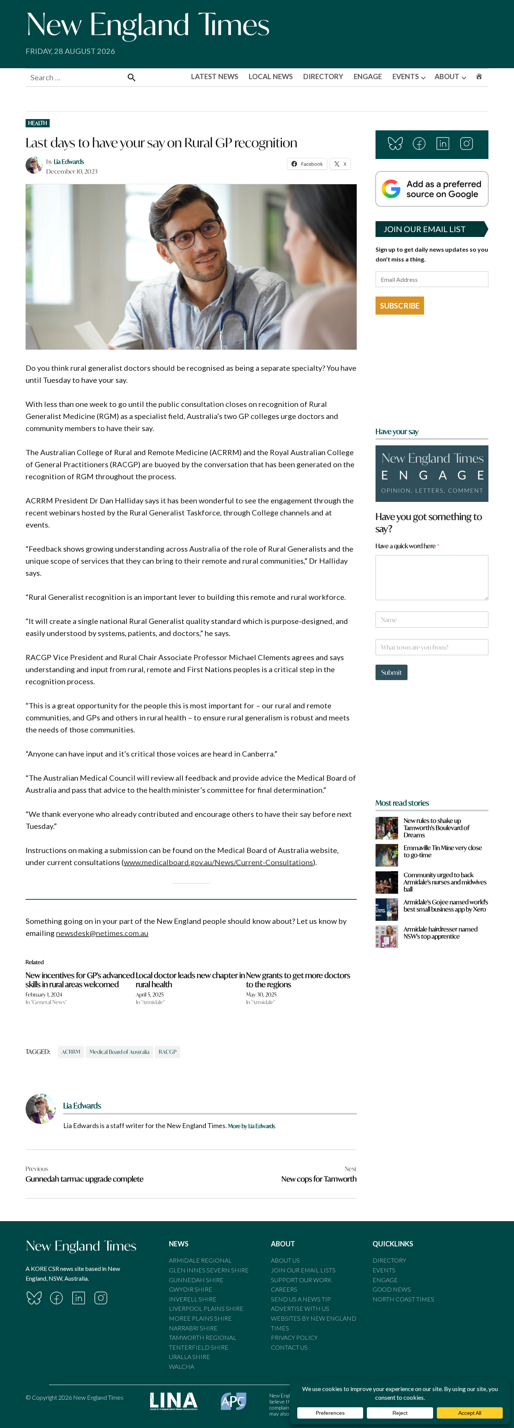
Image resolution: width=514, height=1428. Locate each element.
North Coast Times (403, 1299)
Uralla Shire (189, 1356)
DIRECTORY (323, 76)
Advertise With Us (300, 1308)
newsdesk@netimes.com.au (102, 932)
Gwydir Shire (190, 1289)
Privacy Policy (294, 1337)
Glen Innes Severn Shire (209, 1270)
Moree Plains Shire (200, 1318)
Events (384, 1270)
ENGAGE (368, 76)
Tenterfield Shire (198, 1347)
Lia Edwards (69, 161)
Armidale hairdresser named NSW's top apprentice (441, 932)
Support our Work (301, 1279)
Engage (385, 1279)
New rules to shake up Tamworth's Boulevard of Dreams (437, 828)
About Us (285, 1260)
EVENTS (405, 76)
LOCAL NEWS (271, 76)
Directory (389, 1260)
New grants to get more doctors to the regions (298, 979)
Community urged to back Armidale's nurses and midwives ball (445, 882)
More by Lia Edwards (251, 1126)
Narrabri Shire (193, 1328)
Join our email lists (303, 1270)
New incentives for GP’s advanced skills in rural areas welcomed (80, 979)
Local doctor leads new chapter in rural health (190, 979)
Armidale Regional (200, 1260)
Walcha (181, 1366)
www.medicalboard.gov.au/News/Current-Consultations (218, 862)
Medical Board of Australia (119, 1051)
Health (37, 123)
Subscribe (400, 305)
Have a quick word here (407, 545)
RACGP (167, 1051)
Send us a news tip (301, 1299)
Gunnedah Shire (196, 1279)
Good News (392, 1289)
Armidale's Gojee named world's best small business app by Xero (446, 905)
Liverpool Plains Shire (206, 1308)
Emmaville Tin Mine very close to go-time (443, 851)
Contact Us (289, 1347)
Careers (284, 1289)
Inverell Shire (192, 1299)
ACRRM (71, 1051)
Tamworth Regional (202, 1337)
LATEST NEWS (214, 76)
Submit (391, 672)
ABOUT (447, 76)
